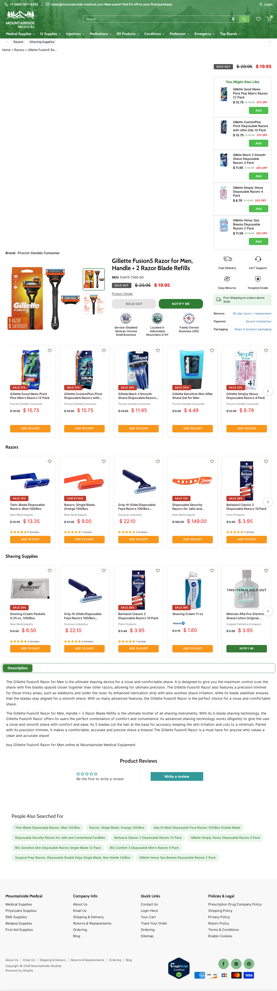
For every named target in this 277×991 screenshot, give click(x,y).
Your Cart (148, 917)
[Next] (268, 391)
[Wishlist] (258, 19)
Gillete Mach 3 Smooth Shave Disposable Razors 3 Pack (138, 398)
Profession (178, 34)
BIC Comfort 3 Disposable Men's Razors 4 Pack (144, 847)
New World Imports (21, 514)
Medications (99, 34)
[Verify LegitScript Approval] (179, 968)
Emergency (203, 34)
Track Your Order (154, 923)
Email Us (79, 911)
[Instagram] (236, 964)
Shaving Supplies (42, 42)
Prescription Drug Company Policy (235, 904)
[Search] (244, 19)
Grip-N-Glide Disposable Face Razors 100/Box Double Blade (136, 508)
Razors (18, 42)
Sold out (134, 304)
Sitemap (147, 936)
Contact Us (149, 904)
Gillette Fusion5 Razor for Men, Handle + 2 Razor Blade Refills (42, 49)
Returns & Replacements (92, 923)
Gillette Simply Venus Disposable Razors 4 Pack (245, 396)
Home (6, 50)
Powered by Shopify (19, 970)
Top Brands (229, 34)
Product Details (122, 293)
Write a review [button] (176, 776)
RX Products (126, 34)
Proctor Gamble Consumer (26, 403)
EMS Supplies (16, 917)
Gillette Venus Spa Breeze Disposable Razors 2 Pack (177, 857)
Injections (74, 34)
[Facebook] (223, 964)
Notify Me (181, 304)
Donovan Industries (130, 514)
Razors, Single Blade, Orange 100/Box (79, 506)
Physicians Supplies (21, 911)
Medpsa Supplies (18, 923)
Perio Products (235, 514)
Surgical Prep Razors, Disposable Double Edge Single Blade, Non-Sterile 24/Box (72, 857)
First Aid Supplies (19, 930)
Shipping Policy (220, 911)
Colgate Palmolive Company (243, 624)
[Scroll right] (270, 41)
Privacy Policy (219, 917)
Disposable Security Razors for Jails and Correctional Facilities (188, 508)
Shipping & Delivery (88, 917)
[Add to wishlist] (50, 351)
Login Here (149, 911)
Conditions (153, 34)
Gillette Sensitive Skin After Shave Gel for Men (192, 396)
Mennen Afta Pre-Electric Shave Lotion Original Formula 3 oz (245, 618)
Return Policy (218, 923)
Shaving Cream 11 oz (187, 614)
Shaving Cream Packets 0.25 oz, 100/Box (27, 616)
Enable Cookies (220, 936)
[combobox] (161, 19)
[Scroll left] (7, 41)
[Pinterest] (249, 964)
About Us (80, 904)
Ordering (80, 930)
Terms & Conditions (223, 930)
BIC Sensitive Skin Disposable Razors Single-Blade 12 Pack (58, 847)
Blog (76, 936)
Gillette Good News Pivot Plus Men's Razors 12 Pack (29, 396)
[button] (233, 19)
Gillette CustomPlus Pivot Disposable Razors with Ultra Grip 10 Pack (83, 398)
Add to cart (30, 428)
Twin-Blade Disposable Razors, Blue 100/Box (27, 506)
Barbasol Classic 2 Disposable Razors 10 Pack (246, 506)
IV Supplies (49, 34)
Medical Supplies (19, 34)
